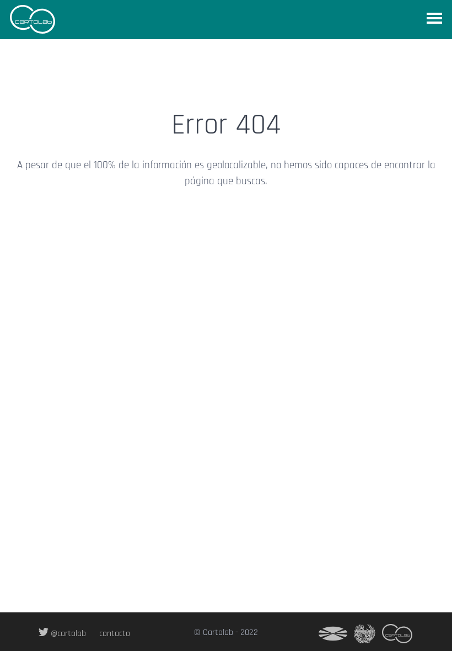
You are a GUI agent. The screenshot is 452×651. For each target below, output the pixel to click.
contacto (114, 633)
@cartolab (67, 633)
